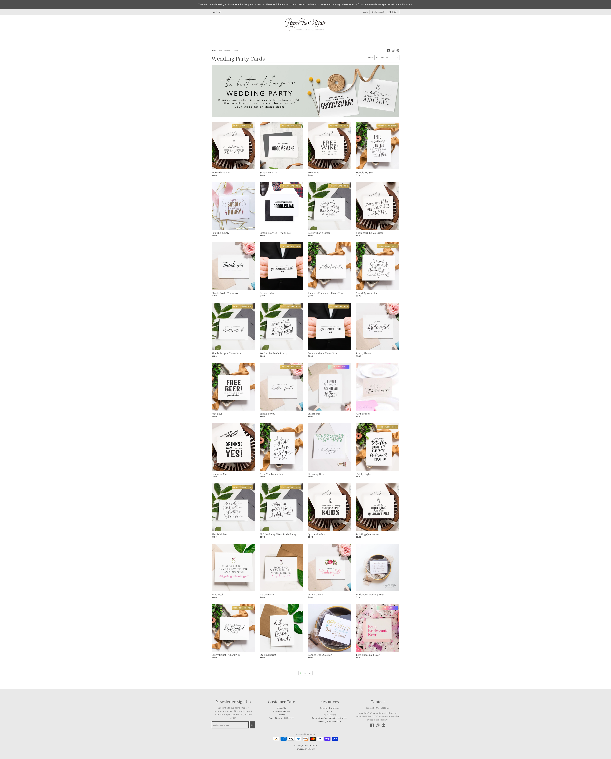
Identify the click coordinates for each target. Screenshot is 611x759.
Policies (281, 714)
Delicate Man (267, 293)
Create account (378, 12)
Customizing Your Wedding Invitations (329, 718)
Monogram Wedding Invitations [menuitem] (302, 35)
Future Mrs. (314, 413)
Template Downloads (329, 708)
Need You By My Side (271, 473)
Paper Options (329, 714)
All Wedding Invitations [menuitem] (229, 35)
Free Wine (313, 172)
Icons (329, 711)
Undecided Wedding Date (370, 594)
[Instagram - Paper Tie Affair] (393, 50)
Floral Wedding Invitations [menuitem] (340, 35)
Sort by (370, 57)
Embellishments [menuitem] (305, 41)
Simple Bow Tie (268, 172)
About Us (281, 708)
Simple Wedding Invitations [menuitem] (263, 35)
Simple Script (267, 413)
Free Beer (217, 413)
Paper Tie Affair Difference (281, 718)
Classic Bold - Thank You (225, 293)
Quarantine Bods (317, 534)
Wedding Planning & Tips (329, 721)
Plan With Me (219, 534)
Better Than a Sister (319, 232)
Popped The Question (320, 654)
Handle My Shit (364, 172)
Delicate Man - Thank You (322, 353)
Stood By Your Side (367, 293)
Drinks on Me (219, 473)
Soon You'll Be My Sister (369, 232)
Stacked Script (268, 654)
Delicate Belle (315, 594)
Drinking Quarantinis (367, 534)
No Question (267, 594)
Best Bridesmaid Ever (368, 654)
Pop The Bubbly (220, 232)
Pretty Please (363, 353)
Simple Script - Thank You (226, 353)
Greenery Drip (316, 473)
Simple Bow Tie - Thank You (275, 232)
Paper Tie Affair (309, 745)
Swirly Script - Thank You (226, 654)
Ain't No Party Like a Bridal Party (278, 534)
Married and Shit (221, 172)
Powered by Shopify (305, 749)
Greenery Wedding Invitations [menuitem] (378, 35)
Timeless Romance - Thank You (325, 293)
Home (214, 50)
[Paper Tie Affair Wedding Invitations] (305, 24)
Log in (365, 12)
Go (252, 725)
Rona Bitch (218, 594)
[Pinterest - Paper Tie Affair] (398, 50)
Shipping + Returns (281, 711)
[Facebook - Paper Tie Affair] (388, 50)
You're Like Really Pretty (273, 353)
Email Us (385, 707)
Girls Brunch (363, 413)
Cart (394, 12)
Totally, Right (363, 473)
